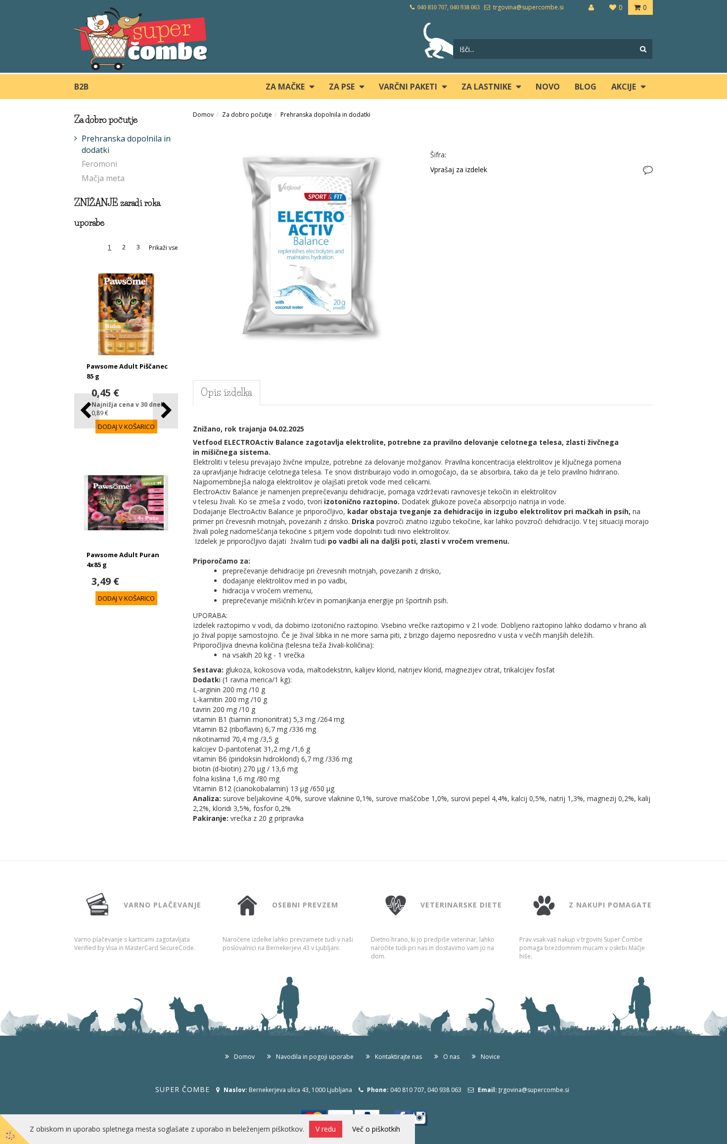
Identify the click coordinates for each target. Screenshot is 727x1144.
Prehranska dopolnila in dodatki (126, 144)
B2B (81, 86)
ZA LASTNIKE (486, 86)
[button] (165, 411)
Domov (203, 114)
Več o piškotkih (376, 1129)
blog (585, 86)
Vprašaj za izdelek (458, 169)
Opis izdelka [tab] (226, 392)
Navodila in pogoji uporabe (315, 1056)
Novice (490, 1056)
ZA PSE (342, 86)
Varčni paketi (408, 86)
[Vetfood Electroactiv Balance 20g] (304, 238)
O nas (451, 1056)
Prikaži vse (163, 247)
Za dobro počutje (247, 114)
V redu (326, 1129)
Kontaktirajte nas (398, 1056)
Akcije (623, 86)
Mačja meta (103, 178)
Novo (548, 86)
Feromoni (99, 163)
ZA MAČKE (285, 86)
